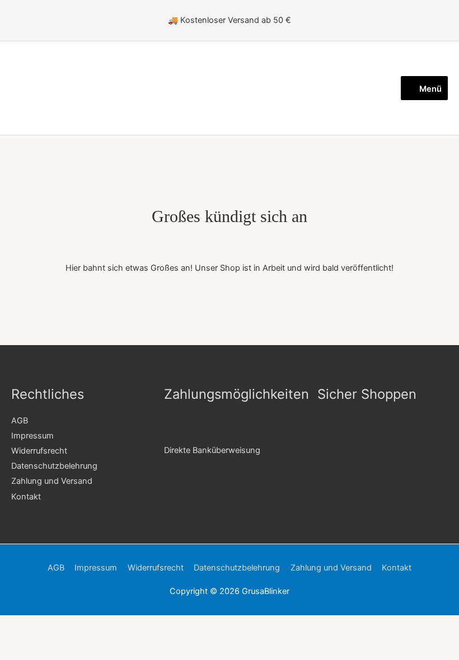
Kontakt (26, 497)
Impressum (32, 436)
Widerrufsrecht (39, 451)
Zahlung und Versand (51, 481)
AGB (19, 421)
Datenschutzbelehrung (54, 466)
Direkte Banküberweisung (212, 450)
